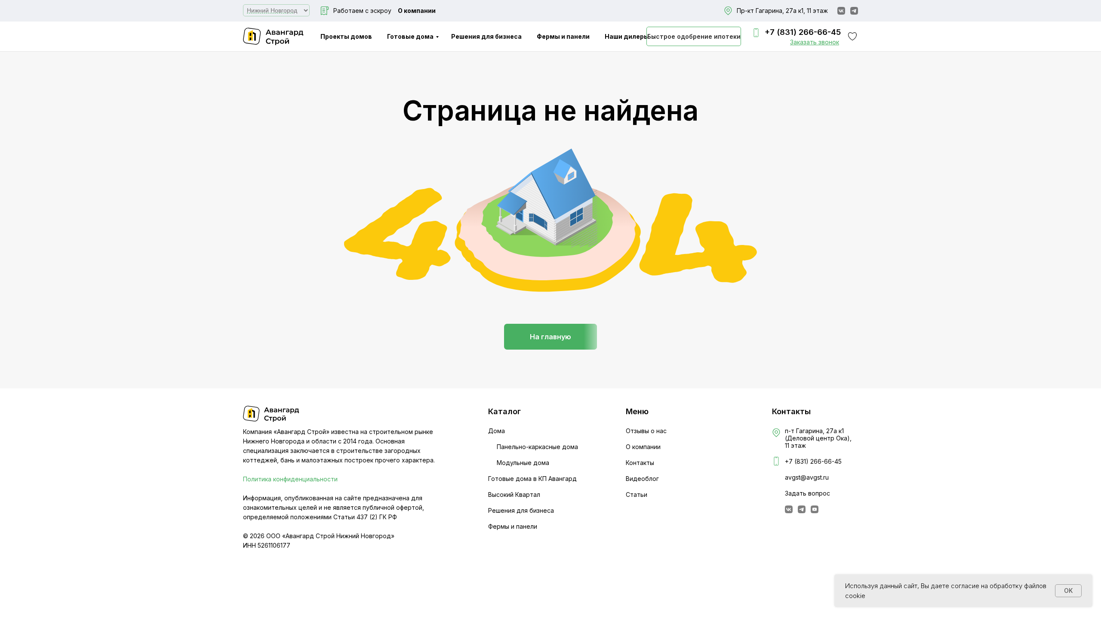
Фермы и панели (563, 36)
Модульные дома (523, 462)
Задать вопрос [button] (807, 493)
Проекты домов (346, 36)
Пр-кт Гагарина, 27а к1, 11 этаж (782, 10)
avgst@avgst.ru (807, 477)
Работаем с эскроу (362, 10)
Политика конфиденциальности (290, 479)
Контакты (640, 462)
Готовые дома (410, 36)
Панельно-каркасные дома (537, 446)
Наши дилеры (627, 36)
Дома (496, 430)
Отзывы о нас (646, 430)
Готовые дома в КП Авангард (532, 478)
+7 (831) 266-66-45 (803, 32)
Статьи (636, 494)
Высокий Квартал (514, 494)
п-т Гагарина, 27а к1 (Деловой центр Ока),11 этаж (818, 438)
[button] (814, 42)
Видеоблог (642, 478)
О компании (417, 10)
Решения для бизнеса (486, 36)
